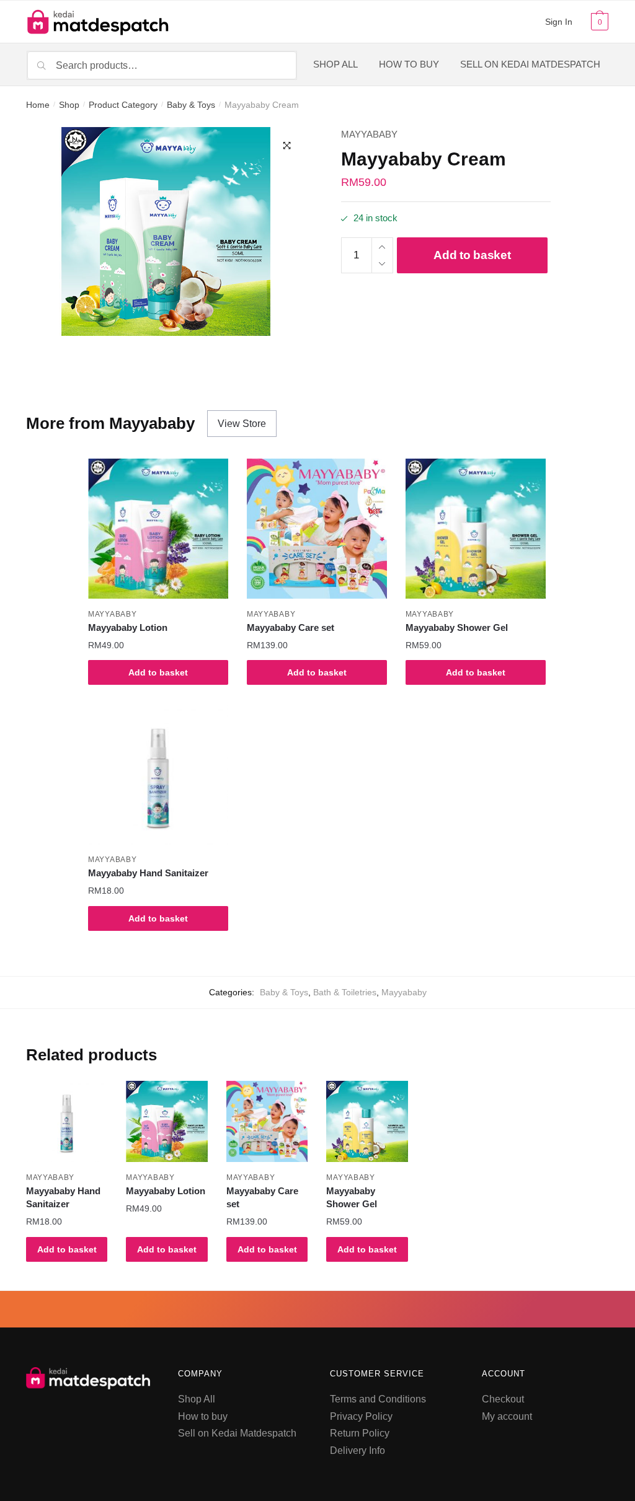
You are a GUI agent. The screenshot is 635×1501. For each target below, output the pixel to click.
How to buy (203, 1416)
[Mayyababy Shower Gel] (476, 529)
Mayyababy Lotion (127, 627)
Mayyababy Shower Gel (457, 627)
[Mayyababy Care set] (317, 529)
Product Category (123, 105)
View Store (242, 423)
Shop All (196, 1399)
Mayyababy (369, 134)
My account (507, 1416)
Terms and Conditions (378, 1399)
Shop (69, 105)
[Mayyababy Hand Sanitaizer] (158, 775)
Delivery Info (357, 1450)
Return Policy (359, 1433)
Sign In (558, 22)
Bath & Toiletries (344, 992)
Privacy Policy (361, 1416)
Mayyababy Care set (290, 627)
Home (38, 105)
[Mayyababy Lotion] (158, 529)
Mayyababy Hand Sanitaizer (148, 873)
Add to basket (471, 255)
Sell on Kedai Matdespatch (237, 1433)
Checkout (503, 1399)
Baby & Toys (191, 105)
